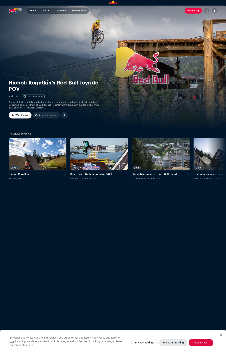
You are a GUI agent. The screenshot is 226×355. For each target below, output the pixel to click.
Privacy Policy (97, 337)
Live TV (45, 10)
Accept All (201, 342)
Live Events (60, 10)
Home (33, 10)
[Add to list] (64, 115)
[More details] (65, 174)
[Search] (207, 11)
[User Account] (214, 11)
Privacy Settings (144, 342)
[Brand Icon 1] (113, 3)
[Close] (221, 335)
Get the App (193, 10)
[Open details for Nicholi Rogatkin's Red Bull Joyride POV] (113, 68)
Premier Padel (79, 10)
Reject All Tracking (173, 342)
